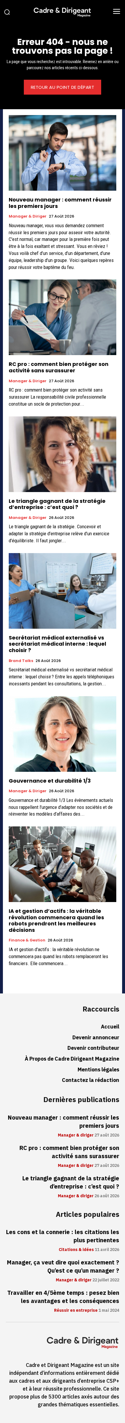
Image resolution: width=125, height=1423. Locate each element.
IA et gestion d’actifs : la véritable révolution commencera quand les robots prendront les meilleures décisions (56, 920)
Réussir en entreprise (76, 1310)
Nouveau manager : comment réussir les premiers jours (60, 203)
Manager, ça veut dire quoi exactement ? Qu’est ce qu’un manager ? (63, 1266)
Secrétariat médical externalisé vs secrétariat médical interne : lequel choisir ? (57, 644)
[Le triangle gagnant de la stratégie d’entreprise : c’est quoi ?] (62, 454)
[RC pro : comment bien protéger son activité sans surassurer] (62, 317)
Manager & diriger (28, 216)
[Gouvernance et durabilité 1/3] (62, 734)
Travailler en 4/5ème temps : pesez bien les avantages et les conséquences (63, 1296)
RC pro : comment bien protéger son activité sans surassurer (58, 367)
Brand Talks (21, 660)
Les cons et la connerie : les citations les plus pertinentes (62, 1236)
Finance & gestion (27, 940)
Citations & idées (76, 1249)
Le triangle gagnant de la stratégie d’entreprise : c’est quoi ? (57, 504)
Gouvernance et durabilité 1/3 (50, 780)
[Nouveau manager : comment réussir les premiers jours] (62, 153)
